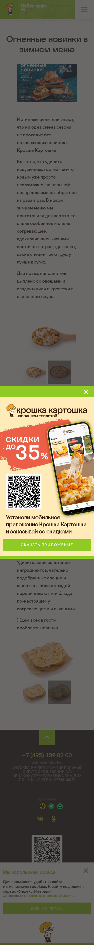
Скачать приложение (47, 545)
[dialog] (47, 472)
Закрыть (85, 392)
